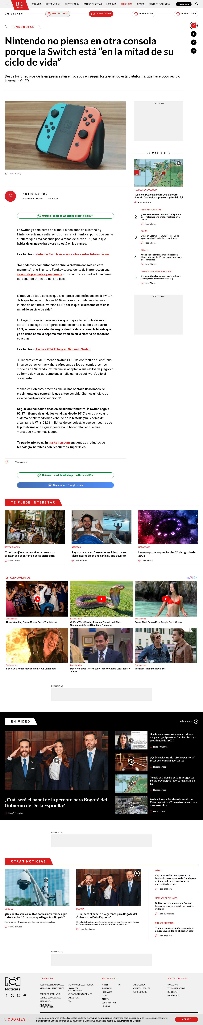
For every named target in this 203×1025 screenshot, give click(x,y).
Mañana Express (60, 14)
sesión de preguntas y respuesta (39, 274)
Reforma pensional (151, 209)
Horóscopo (144, 547)
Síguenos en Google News (68, 485)
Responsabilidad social (52, 985)
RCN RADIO (107, 992)
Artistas (76, 547)
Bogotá (9, 909)
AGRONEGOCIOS (140, 992)
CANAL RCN (184, 4)
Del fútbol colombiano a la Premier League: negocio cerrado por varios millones (174, 906)
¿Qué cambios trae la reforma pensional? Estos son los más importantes (172, 759)
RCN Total (107, 988)
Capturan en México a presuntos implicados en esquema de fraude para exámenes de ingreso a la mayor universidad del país (175, 879)
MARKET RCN (173, 995)
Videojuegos (21, 462)
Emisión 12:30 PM (103, 14)
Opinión (140, 4)
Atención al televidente (52, 988)
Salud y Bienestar (93, 4)
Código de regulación (50, 994)
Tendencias (126, 4)
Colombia (36, 4)
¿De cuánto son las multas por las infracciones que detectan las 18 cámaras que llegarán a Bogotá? (36, 915)
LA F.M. (105, 995)
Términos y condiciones (99, 1018)
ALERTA (105, 999)
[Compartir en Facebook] (194, 34)
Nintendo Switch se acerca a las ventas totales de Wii (72, 254)
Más (186, 721)
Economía (111, 4)
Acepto (186, 1019)
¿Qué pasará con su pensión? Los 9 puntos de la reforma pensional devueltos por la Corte (161, 216)
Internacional (53, 4)
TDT (119, 985)
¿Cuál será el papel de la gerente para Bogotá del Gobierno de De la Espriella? (56, 802)
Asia (143, 250)
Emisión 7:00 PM (146, 14)
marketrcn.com (59, 442)
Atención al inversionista (46, 1006)
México (158, 870)
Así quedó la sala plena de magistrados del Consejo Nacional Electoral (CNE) (161, 277)
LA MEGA (106, 1006)
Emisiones (14, 14)
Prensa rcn (45, 1001)
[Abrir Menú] (6, 4)
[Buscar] (196, 4)
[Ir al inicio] (20, 5)
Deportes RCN (72, 4)
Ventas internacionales (80, 994)
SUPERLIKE (172, 992)
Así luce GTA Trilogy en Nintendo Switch (62, 349)
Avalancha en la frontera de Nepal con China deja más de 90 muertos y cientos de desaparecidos (161, 257)
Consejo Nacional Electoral (156, 271)
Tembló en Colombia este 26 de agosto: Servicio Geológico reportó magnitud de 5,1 (158, 196)
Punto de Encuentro (159, 4)
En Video (20, 721)
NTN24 (105, 985)
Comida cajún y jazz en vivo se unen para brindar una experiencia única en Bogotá (30, 554)
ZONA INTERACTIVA (176, 988)
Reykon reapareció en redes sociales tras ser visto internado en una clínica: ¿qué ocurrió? (99, 554)
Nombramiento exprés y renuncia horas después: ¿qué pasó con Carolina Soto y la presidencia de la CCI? (173, 737)
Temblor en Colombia (145, 189)
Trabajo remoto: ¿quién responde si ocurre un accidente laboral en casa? (174, 929)
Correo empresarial (50, 998)
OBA (70, 1001)
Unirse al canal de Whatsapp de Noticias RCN (67, 215)
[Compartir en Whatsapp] (194, 51)
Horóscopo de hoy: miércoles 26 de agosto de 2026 (166, 554)
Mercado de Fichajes (166, 898)
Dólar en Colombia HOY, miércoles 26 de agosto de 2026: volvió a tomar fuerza (160, 236)
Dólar (144, 231)
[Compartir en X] (194, 42)
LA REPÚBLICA (139, 985)
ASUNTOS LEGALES (141, 988)
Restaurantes (12, 547)
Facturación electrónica (80, 985)
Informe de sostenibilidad (75, 989)
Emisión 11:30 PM (188, 14)
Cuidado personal (164, 923)
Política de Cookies (131, 1020)
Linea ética (73, 998)
